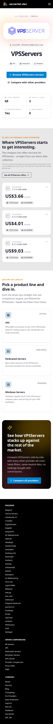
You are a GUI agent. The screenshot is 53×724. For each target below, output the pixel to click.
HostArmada (10, 546)
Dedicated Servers (13, 651)
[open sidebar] (49, 4)
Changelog (10, 692)
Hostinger (9, 556)
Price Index (10, 666)
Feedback (9, 710)
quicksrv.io (9, 607)
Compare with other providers (28, 82)
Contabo (8, 521)
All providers (21, 16)
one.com (8, 596)
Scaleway (9, 610)
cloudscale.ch (11, 517)
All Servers (9, 644)
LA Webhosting (11, 578)
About (7, 681)
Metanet (8, 589)
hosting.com (10, 553)
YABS (7, 669)
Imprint (8, 703)
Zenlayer (9, 632)
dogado (8, 528)
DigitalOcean (10, 524)
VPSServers (10, 625)
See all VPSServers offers (15, 175)
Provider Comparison (14, 662)
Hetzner (8, 538)
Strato (7, 614)
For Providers (10, 696)
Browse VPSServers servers (28, 74)
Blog (7, 689)
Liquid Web (10, 585)
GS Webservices (12, 535)
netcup (8, 592)
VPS (6, 648)
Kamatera (9, 574)
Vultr (7, 628)
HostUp (8, 564)
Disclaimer (9, 714)
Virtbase (8, 621)
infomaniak (10, 567)
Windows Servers (12, 655)
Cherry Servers (11, 513)
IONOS (8, 571)
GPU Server (10, 658)
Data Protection (11, 699)
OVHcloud (9, 599)
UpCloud (9, 617)
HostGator (9, 549)
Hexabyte (9, 542)
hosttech (9, 560)
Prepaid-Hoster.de (13, 603)
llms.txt (8, 707)
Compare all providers (25, 480)
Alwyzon (8, 510)
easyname (9, 531)
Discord (8, 685)
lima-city (8, 582)
